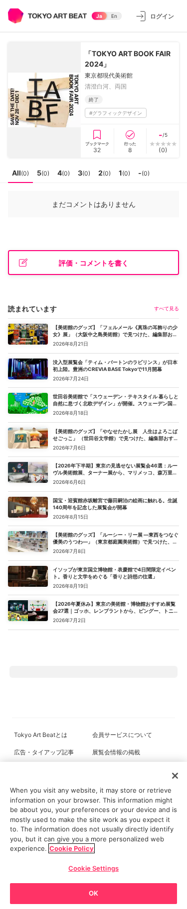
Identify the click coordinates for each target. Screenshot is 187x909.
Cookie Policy (71, 848)
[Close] (175, 776)
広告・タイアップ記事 (44, 752)
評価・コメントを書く (94, 263)
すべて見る (166, 308)
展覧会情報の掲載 (116, 752)
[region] (93, 835)
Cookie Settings (93, 868)
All (20, 173)
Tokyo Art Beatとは (40, 734)
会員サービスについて (122, 734)
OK (93, 893)
